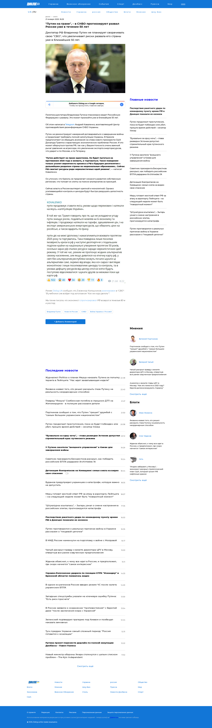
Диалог (48, 16)
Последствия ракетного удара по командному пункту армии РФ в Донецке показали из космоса (147, 111)
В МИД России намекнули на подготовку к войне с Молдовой (81, 540)
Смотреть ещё (85, 666)
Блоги (55, 16)
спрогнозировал (88, 300)
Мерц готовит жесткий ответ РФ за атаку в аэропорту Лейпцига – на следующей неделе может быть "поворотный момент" (148, 200)
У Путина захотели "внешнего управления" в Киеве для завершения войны (145, 158)
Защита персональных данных (120, 712)
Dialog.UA (57, 291)
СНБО (83, 312)
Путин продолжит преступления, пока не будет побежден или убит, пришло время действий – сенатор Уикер (148, 126)
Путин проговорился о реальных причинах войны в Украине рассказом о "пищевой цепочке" (147, 232)
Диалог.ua (114, 717)
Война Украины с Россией (101, 312)
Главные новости (144, 99)
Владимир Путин (54, 312)
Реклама (72, 712)
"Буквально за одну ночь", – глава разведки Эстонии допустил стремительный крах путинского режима (147, 142)
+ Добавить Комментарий (65, 322)
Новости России (71, 312)
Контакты (59, 712)
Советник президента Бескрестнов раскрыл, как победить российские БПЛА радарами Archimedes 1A (148, 171)
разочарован (109, 291)
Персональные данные (92, 712)
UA (30, 12)
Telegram (70, 124)
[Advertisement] (85, 344)
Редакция (45, 712)
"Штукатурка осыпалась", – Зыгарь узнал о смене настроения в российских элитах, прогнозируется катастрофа (147, 216)
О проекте (31, 712)
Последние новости (62, 370)
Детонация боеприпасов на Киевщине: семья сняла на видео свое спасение (147, 185)
